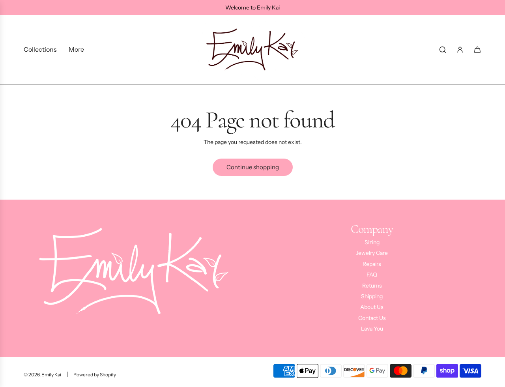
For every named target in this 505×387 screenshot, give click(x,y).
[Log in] (460, 49)
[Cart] (477, 49)
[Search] (442, 49)
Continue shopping (252, 167)
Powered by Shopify (94, 375)
